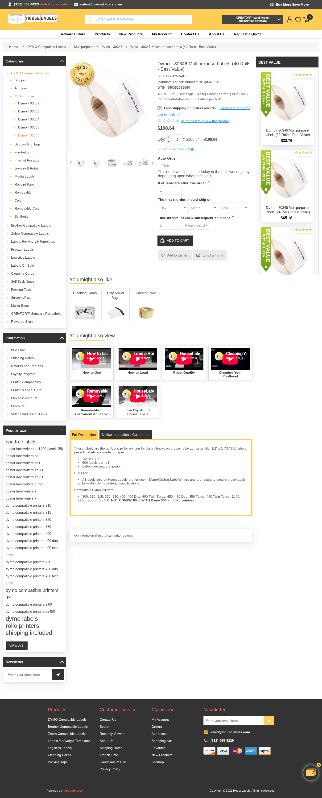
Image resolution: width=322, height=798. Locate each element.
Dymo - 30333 (28, 111)
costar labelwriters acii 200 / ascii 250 (34, 449)
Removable (23, 192)
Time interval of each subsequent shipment (194, 218)
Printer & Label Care (26, 390)
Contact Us (108, 719)
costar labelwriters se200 (25, 470)
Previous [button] (70, 162)
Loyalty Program (23, 374)
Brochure (18, 406)
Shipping (21, 80)
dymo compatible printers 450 (28, 562)
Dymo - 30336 (28, 127)
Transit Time (109, 755)
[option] (81, 162)
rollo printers (22, 625)
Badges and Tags (28, 144)
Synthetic (21, 216)
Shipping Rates (22, 358)
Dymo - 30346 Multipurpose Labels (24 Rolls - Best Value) (287, 210)
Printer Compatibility (26, 382)
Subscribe (269, 720)
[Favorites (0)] (298, 20)
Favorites (158, 748)
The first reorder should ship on (184, 199)
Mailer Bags (20, 305)
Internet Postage (27, 160)
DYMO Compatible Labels (30, 73)
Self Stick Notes (22, 281)
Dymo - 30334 (28, 119)
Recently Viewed (112, 734)
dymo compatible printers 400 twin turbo (32, 551)
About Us (106, 741)
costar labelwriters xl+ (22, 498)
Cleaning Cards (22, 273)
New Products (162, 755)
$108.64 (193, 139)
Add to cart (178, 240)
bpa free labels (21, 441)
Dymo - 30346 (28, 135)
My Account (160, 719)
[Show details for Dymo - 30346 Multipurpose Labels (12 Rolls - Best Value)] (287, 99)
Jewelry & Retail (26, 168)
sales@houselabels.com (101, 4)
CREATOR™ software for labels (36, 313)
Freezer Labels (22, 249)
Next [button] (152, 162)
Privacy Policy (110, 769)
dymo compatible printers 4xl (32, 594)
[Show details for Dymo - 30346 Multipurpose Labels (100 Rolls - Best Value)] (287, 254)
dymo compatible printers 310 (28, 505)
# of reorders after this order (182, 183)
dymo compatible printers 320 (28, 519)
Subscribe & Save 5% (173, 149)
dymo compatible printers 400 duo (32, 541)
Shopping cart (162, 741)
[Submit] (90, 19)
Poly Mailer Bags (115, 295)
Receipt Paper (25, 184)
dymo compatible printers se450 (30, 611)
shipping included (29, 632)
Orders (157, 726)
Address (21, 88)
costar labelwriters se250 (25, 477)
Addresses (159, 734)
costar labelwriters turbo (24, 484)
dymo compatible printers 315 (28, 512)
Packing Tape (21, 289)
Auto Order (167, 158)
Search (105, 726)
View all (16, 646)
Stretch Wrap (21, 297)
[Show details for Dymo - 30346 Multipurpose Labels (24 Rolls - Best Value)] (287, 176)
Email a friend (213, 255)
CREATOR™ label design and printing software (252, 19)
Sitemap (158, 762)
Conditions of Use (113, 762)
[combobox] (138, 19)
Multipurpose (24, 96)
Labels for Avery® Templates (33, 241)
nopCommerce (73, 790)
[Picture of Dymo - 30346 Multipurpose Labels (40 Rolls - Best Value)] (81, 162)
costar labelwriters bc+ (23, 463)
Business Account (24, 398)
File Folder (23, 152)
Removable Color (28, 208)
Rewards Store (22, 321)
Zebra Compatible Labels (30, 233)
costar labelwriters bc (22, 456)
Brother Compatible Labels (31, 225)
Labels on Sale (22, 265)
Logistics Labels (23, 257)
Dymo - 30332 (28, 103)
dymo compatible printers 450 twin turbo (32, 579)
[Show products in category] (85, 312)
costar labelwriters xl (21, 491)
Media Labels (25, 176)
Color (19, 200)
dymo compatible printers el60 (29, 604)
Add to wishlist (177, 255)
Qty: (161, 139)
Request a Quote (247, 34)
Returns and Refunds (27, 366)
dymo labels (22, 618)
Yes (166, 166)
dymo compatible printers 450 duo (32, 569)
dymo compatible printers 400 (28, 534)
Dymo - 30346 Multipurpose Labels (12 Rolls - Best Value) (287, 132)
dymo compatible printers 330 (28, 527)
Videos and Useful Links (29, 414)
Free (18, 350)
